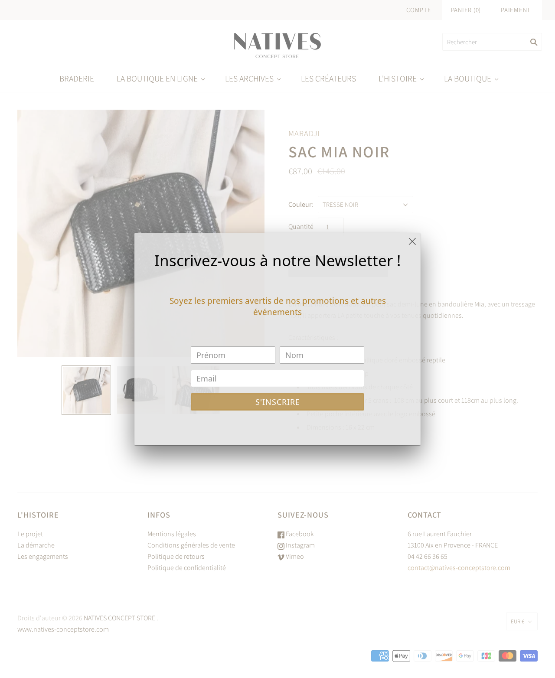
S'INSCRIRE (277, 402)
